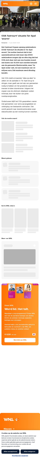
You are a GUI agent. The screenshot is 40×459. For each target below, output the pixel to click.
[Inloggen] (31, 3)
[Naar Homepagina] (5, 3)
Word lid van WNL (20, 340)
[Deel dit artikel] (37, 28)
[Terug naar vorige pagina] (3, 28)
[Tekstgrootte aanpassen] (32, 28)
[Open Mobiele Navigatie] (35, 3)
